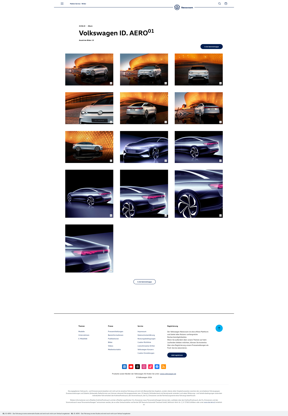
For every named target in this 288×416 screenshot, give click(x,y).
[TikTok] (150, 366)
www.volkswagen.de (168, 374)
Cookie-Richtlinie (144, 342)
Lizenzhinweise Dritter (146, 346)
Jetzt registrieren (177, 355)
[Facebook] (157, 366)
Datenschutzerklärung (146, 335)
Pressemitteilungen (115, 331)
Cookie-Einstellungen (146, 353)
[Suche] (219, 3)
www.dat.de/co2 (209, 402)
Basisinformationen (115, 335)
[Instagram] (144, 366)
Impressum (142, 331)
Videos (110, 346)
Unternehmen (83, 335)
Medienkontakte (114, 349)
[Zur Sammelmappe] (226, 3)
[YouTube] (131, 366)
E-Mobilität (82, 339)
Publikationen (113, 339)
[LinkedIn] (124, 366)
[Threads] (137, 366)
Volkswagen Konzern (146, 349)
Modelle (81, 331)
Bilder (110, 342)
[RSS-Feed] (163, 366)
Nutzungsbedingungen (146, 339)
